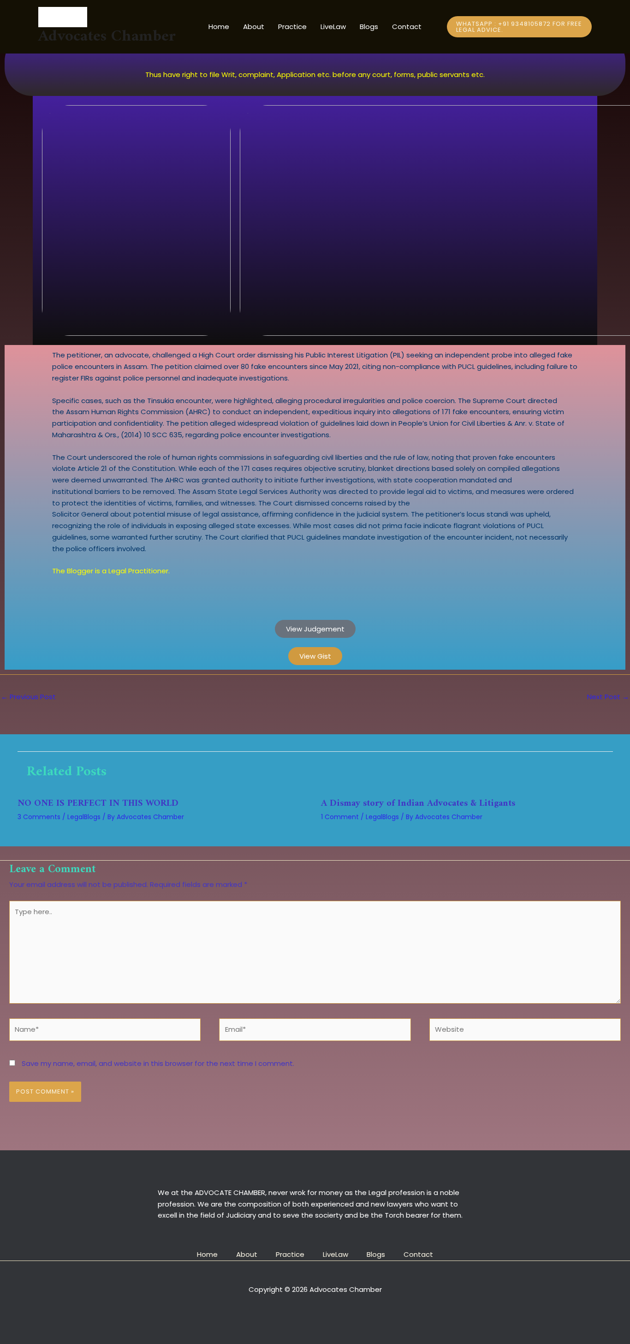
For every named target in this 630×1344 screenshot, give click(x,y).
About (253, 26)
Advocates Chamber (107, 37)
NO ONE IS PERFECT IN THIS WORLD (98, 804)
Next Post (608, 697)
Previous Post (28, 697)
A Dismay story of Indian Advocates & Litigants (418, 804)
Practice (292, 26)
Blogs (369, 26)
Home (218, 26)
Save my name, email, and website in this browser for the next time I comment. (158, 1063)
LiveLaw (333, 26)
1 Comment (340, 816)
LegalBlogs (84, 816)
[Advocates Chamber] (107, 17)
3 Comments (39, 816)
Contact (407, 26)
